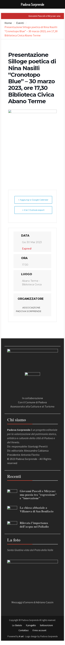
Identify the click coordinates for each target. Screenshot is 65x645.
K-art (21, 636)
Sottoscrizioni (46, 625)
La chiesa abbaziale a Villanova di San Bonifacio (37, 509)
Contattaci (24, 630)
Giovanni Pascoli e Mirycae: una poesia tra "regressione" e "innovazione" (38, 494)
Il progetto (31, 625)
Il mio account (39, 630)
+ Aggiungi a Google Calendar (33, 199)
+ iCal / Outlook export (33, 210)
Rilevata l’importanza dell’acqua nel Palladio (34, 524)
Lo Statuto (17, 625)
